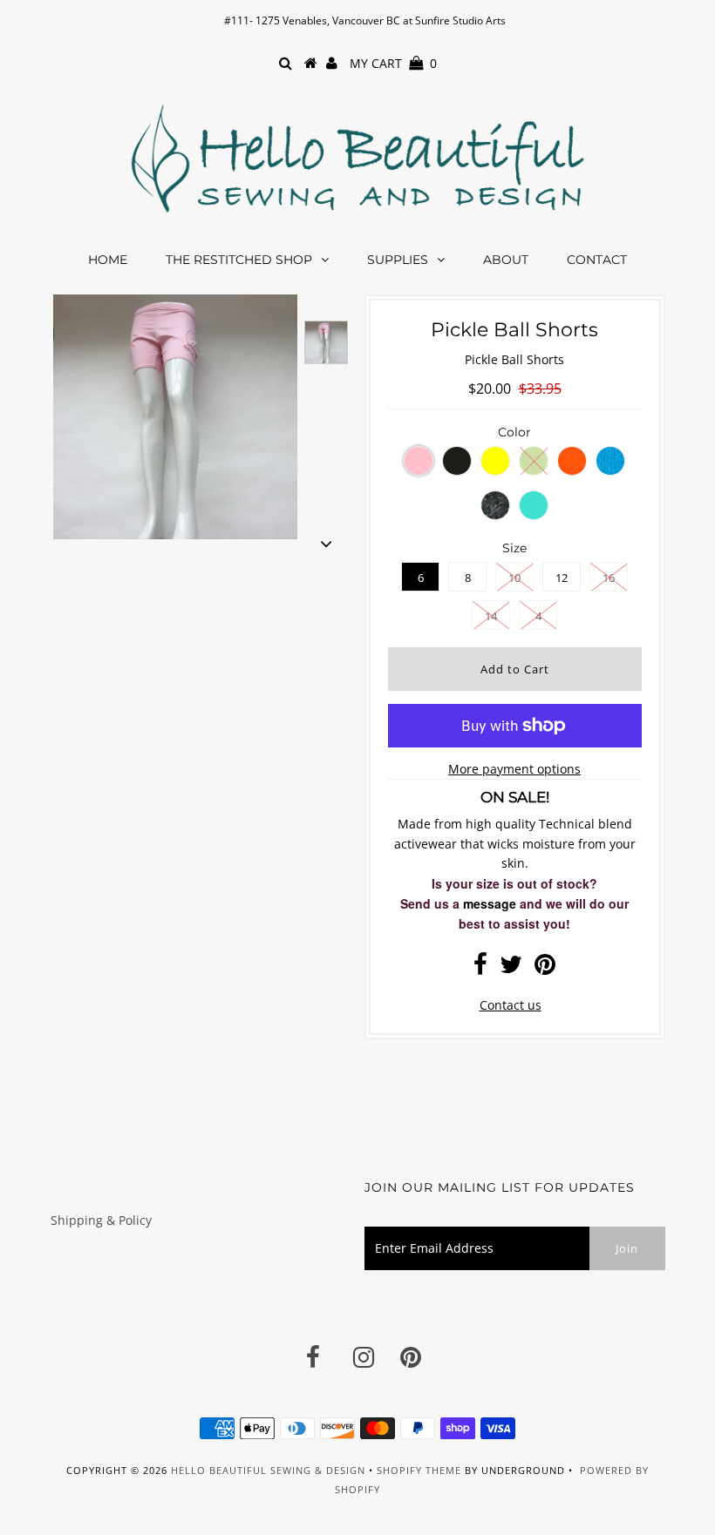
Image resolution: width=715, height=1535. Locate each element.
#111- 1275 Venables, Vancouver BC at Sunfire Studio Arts (365, 20)
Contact (597, 259)
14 (491, 616)
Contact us (510, 1005)
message (489, 903)
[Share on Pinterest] (545, 968)
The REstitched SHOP (239, 259)
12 (561, 577)
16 (609, 577)
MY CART (393, 63)
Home (107, 259)
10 (514, 577)
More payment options (514, 769)
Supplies (397, 259)
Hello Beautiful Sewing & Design (270, 1470)
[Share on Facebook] (480, 968)
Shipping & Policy (101, 1220)
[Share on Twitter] (511, 968)
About (505, 259)
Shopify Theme (419, 1470)
